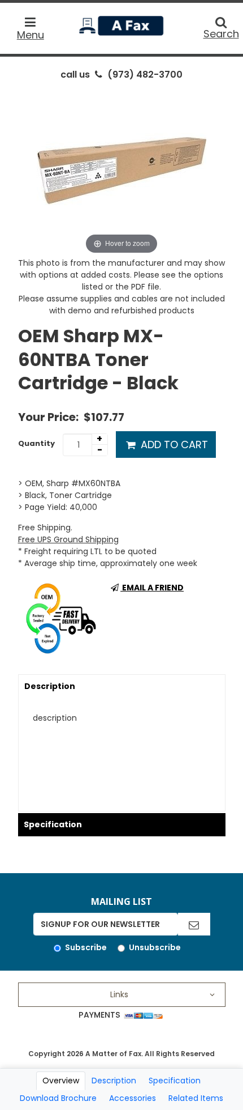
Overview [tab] (60, 1080)
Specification (53, 824)
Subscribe (86, 947)
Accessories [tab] (132, 1098)
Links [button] (119, 994)
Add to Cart (173, 444)
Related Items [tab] (195, 1098)
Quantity (36, 443)
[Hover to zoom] (121, 171)
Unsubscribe (155, 947)
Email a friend (152, 587)
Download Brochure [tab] (58, 1098)
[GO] (194, 924)
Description (49, 686)
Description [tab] (114, 1080)
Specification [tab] (175, 1080)
